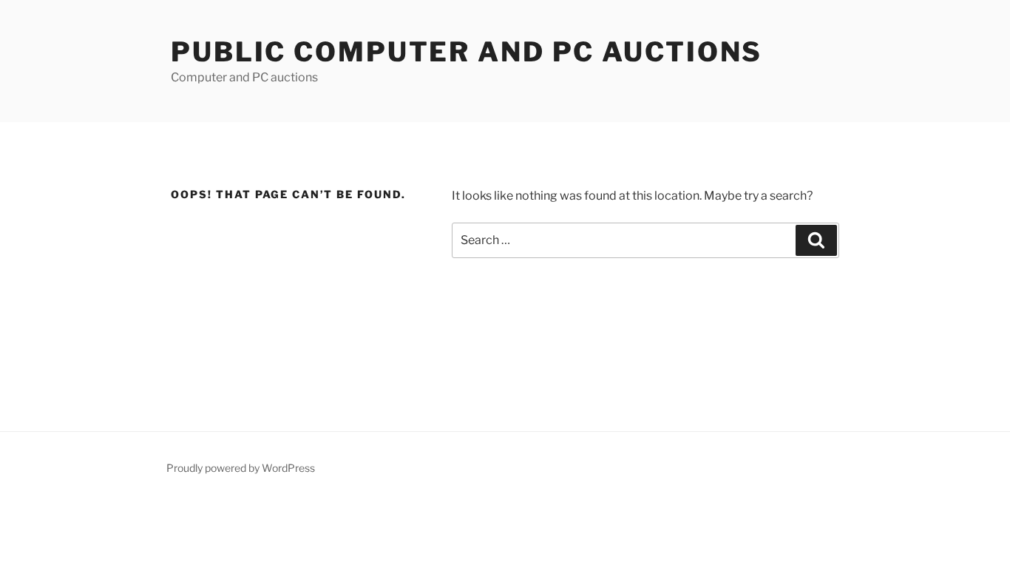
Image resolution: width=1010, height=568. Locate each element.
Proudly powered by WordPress (240, 468)
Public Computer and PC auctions (466, 52)
